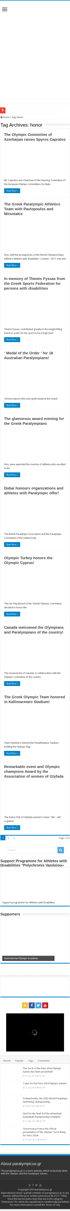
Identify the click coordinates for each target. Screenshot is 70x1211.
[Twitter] (38, 1005)
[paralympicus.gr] (35, 26)
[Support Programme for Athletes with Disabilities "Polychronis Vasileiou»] (35, 885)
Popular (19, 1060)
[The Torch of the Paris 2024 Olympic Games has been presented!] (11, 1073)
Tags (30, 1060)
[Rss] (25, 1005)
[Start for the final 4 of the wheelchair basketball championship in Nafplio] (11, 1118)
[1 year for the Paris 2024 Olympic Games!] (11, 1088)
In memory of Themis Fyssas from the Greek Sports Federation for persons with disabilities (34, 283)
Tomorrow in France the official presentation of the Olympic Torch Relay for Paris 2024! (44, 1132)
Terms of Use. (53, 1204)
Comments (44, 1060)
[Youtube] (45, 1005)
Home (6, 117)
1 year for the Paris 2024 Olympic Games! (45, 1083)
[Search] (60, 850)
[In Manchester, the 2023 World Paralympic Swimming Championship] (11, 1103)
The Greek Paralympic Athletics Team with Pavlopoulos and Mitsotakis (32, 209)
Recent (6, 1060)
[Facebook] (32, 1005)
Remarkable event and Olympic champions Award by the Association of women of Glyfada (33, 771)
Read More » (12, 190)
